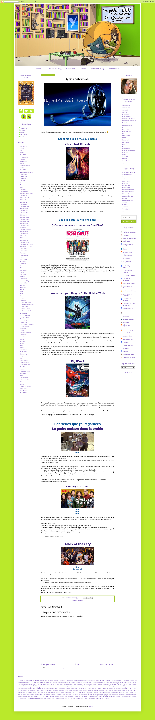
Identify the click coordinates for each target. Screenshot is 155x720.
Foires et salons (23, 686)
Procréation (37, 694)
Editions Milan (24, 213)
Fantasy (119, 684)
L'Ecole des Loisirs (25, 302)
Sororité (124, 159)
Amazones (62, 680)
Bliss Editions (24, 170)
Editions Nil (23, 215)
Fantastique (113, 684)
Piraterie (101, 692)
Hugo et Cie (23, 283)
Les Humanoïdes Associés (25, 318)
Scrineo (22, 384)
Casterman (23, 178)
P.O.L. (21, 356)
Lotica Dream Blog (128, 319)
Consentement (108, 682)
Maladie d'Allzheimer (88, 690)
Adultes (37, 680)
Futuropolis (23, 261)
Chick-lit (73, 682)
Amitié (67, 680)
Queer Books (47, 694)
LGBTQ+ (124, 138)
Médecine (35, 692)
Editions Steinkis (25, 236)
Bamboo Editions (25, 165)
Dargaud (22, 180)
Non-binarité (125, 140)
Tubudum (125, 351)
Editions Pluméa (24, 221)
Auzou (22, 163)
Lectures (129, 688)
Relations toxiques (127, 200)
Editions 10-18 (24, 189)
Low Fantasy (68, 690)
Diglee (125, 249)
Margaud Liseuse (128, 336)
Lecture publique (120, 688)
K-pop (79, 688)
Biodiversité (21, 682)
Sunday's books (104, 696)
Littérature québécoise (52, 690)
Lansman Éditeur (25, 309)
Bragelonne (23, 174)
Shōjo (66, 696)
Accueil (38, 68)
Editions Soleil (24, 233)
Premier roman (30, 694)
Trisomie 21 (49, 698)
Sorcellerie (70, 696)
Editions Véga (24, 240)
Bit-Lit (38, 682)
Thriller (20, 698)
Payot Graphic (24, 360)
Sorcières (75, 696)
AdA (21, 150)
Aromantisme (126, 108)
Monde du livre (126, 690)
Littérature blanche (27, 690)
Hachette (22, 276)
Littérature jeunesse (39, 690)
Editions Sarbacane (25, 229)
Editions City (23, 195)
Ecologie (124, 123)
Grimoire (56, 686)
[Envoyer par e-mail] (84, 598)
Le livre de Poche (25, 315)
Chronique (70, 68)
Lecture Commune (102, 688)
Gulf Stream (23, 274)
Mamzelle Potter (128, 333)
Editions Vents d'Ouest (26, 238)
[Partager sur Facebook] (90, 598)
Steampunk (94, 696)
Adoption (28, 680)
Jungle (22, 289)
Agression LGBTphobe (128, 172)
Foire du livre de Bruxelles (130, 684)
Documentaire (32, 684)
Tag (130, 696)
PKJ (21, 358)
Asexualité (125, 110)
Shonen (62, 696)
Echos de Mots (127, 252)
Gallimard (23, 264)
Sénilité (127, 696)
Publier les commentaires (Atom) (58, 668)
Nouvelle (53, 692)
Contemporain (124, 682)
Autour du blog (97, 68)
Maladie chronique (77, 690)
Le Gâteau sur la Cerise (27, 311)
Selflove (33, 696)
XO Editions (23, 392)
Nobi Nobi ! (23, 350)
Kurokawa (23, 300)
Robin (22, 137)
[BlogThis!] (86, 598)
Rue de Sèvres (24, 380)
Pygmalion (23, 373)
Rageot (22, 375)
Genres (83, 68)
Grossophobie (126, 185)
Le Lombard (23, 313)
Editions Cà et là (24, 198)
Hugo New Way (24, 281)
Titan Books (23, 390)
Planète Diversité (128, 345)
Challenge (67, 682)
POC (123, 146)
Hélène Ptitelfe (127, 255)
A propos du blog (54, 68)
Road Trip (65, 694)
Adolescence (126, 105)
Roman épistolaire (83, 694)
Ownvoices (125, 142)
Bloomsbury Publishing (26, 172)
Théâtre (24, 698)
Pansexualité (126, 148)
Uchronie (70, 698)
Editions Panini (24, 217)
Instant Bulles (54, 688)
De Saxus (23, 183)
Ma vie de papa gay (128, 330)
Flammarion (23, 253)
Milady (22, 339)
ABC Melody (23, 146)
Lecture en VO (112, 688)
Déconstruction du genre (129, 121)
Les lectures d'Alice (129, 283)
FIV (123, 127)
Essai (90, 684)
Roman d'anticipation (73, 694)
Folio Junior (23, 259)
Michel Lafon (23, 337)
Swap (113, 696)
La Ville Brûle (24, 306)
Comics (90, 682)
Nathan (22, 347)
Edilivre (22, 187)
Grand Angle (23, 270)
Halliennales (76, 686)
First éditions (23, 251)
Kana (21, 291)
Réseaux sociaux (98, 694)
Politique (131, 692)
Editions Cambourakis (26, 193)
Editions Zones (24, 242)
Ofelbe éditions (24, 352)
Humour (131, 686)
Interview (68, 688)
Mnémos (22, 341)
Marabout (23, 335)
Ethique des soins (97, 684)
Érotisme (106, 698)
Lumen (22, 330)
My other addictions (77, 600)
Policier (127, 692)
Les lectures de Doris (129, 291)
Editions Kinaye (24, 206)
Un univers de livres (129, 357)
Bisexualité (125, 114)
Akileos (22, 153)
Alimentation (56, 680)
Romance (91, 694)
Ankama (22, 159)
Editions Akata (24, 191)
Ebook (61, 684)
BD (136, 680)
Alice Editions (24, 157)
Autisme (124, 112)
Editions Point (24, 223)
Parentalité (95, 692)
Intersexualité (126, 135)
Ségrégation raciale (120, 696)
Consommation (115, 682)
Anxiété (124, 179)
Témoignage (64, 698)
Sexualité (125, 156)
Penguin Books (24, 362)
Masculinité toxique (127, 196)
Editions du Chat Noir (26, 246)
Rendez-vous (113, 68)
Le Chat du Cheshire (129, 275)
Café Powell (126, 241)
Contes (131, 682)
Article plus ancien (107, 664)
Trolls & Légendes (56, 698)
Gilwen (22, 132)
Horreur (127, 686)
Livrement (126, 316)
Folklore (30, 686)
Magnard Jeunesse (25, 332)
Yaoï (94, 698)
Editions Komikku (25, 208)
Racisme (124, 198)
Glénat (22, 268)
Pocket (22, 369)
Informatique (47, 688)
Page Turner (81, 692)
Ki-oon (22, 298)
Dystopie (43, 684)
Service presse (42, 696)
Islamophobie (126, 194)
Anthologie (76, 680)
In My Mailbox (36, 688)
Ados (32, 680)
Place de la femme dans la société (113, 692)
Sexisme (124, 202)
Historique (112, 686)
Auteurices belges (105, 680)
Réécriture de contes (116, 694)
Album (51, 680)
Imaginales (21, 688)
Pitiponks (126, 342)
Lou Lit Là (126, 322)
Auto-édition (23, 161)
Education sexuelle (127, 125)
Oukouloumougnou (128, 339)
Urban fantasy (76, 698)
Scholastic (23, 382)
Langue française (92, 688)
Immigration (27, 688)
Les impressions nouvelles (24, 327)
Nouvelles (58, 692)
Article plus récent (48, 664)
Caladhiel (23, 128)
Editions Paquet (24, 219)
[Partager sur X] (88, 598)
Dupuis (22, 185)
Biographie (27, 682)
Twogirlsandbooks (128, 354)
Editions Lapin (24, 210)
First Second (23, 248)
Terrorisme (125, 207)
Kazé (21, 294)
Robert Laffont (24, 377)
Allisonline (126, 235)
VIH (123, 163)
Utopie (81, 698)
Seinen (29, 696)
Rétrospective (107, 694)
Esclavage (125, 183)
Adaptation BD (22, 680)
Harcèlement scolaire (128, 189)
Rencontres (59, 694)
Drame (39, 684)
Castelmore (23, 176)
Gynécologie (69, 686)
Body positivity (126, 116)
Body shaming (126, 181)
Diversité (26, 684)
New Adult (40, 692)
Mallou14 (23, 135)
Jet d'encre (23, 287)
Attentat (98, 680)
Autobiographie (125, 680)
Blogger (90, 706)
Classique (78, 682)
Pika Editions (24, 367)
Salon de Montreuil (127, 694)
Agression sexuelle (127, 174)
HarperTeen (23, 278)
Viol (123, 211)
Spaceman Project (25, 386)
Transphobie (126, 209)
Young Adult (100, 698)
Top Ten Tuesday (32, 698)
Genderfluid (51, 686)
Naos (21, 345)
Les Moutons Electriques (27, 324)
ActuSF (22, 148)
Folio (21, 257)
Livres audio (62, 690)
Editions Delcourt (25, 200)
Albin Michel (23, 155)
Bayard (22, 168)
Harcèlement (126, 187)
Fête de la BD (43, 686)
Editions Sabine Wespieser (24, 226)
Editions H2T (23, 202)
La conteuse (126, 258)
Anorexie (124, 177)
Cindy (22, 130)
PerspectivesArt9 (25, 365)
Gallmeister (23, 266)
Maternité (111, 690)
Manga (96, 690)
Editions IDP (23, 204)
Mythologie (29, 692)
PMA (123, 144)
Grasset (22, 272)
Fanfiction (106, 684)
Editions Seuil (24, 231)
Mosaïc (22, 343)
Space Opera (87, 696)
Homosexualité (126, 131)
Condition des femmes (128, 118)
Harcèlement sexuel (128, 192)
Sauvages (126, 348)
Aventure (131, 680)
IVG (123, 133)
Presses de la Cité (25, 371)
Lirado (125, 313)
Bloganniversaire (45, 682)
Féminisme (125, 129)
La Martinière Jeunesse (27, 304)
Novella (62, 692)
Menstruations (117, 690)
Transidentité (126, 161)
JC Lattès (22, 285)
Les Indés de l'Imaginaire (23, 321)
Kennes (22, 296)
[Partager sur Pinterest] (92, 598)
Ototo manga (23, 354)
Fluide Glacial (24, 255)
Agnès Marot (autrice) (129, 232)
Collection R (84, 682)
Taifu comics (23, 388)
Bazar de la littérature (129, 238)
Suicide (124, 204)
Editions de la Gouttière (26, 244)
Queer (124, 154)
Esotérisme (86, 684)
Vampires (88, 698)
